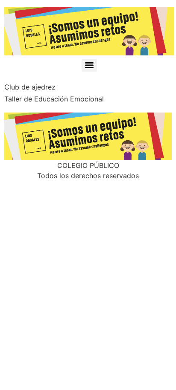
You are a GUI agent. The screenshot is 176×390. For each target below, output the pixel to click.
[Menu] (89, 65)
